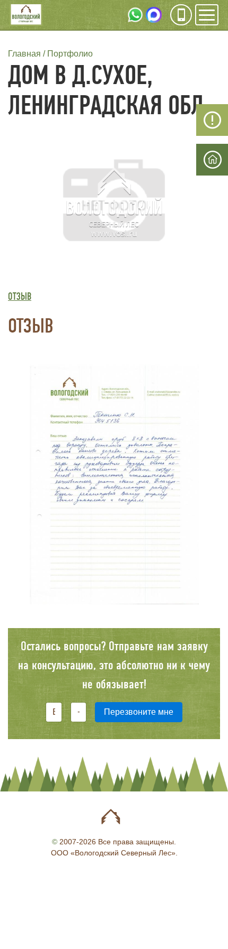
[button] (114, 201)
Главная (24, 53)
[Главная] (26, 15)
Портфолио (70, 53)
